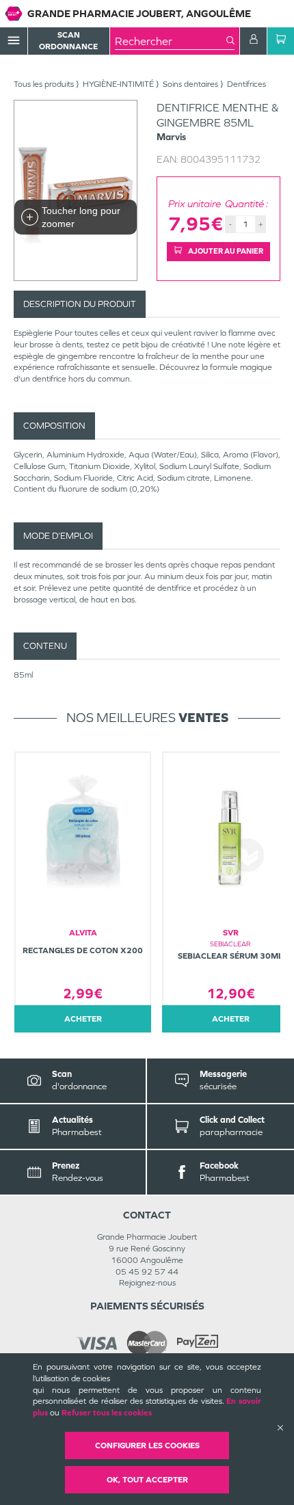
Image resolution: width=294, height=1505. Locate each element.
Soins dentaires (190, 84)
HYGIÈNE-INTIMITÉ (118, 84)
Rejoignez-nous (147, 1283)
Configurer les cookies (147, 1445)
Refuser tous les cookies (107, 1412)
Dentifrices (246, 84)
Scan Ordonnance (68, 40)
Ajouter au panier (225, 251)
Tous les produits (44, 84)
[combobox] (170, 41)
